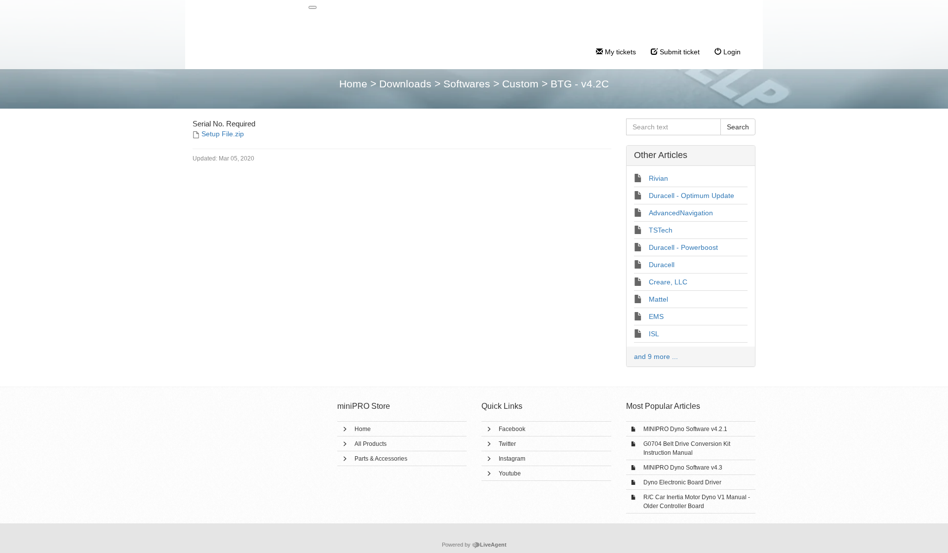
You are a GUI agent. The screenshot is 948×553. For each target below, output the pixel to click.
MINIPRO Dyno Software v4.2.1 (685, 429)
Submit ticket (679, 52)
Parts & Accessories (381, 458)
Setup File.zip (222, 134)
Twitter (507, 443)
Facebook (512, 429)
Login (731, 52)
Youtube (510, 473)
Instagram (512, 458)
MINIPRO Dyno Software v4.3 (682, 467)
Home (363, 429)
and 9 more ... (656, 356)
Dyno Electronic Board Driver (682, 482)
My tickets (619, 52)
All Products (371, 443)
